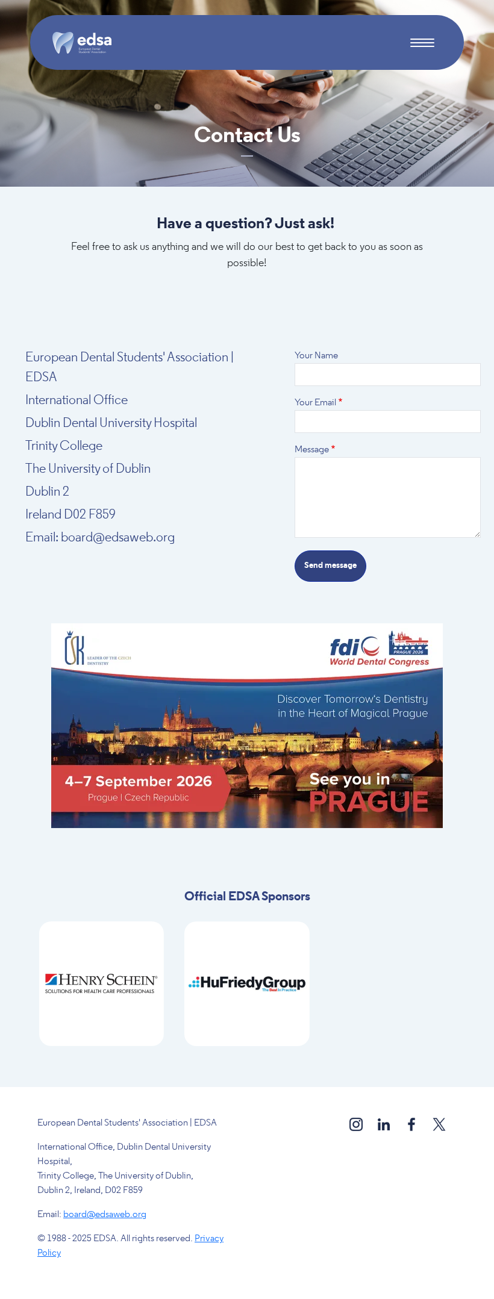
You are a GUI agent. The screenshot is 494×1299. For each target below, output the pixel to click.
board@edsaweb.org (104, 1215)
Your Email (315, 403)
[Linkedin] (384, 1124)
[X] (439, 1124)
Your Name (316, 356)
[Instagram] (357, 1124)
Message (312, 450)
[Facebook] (412, 1124)
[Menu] (422, 44)
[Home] (86, 43)
